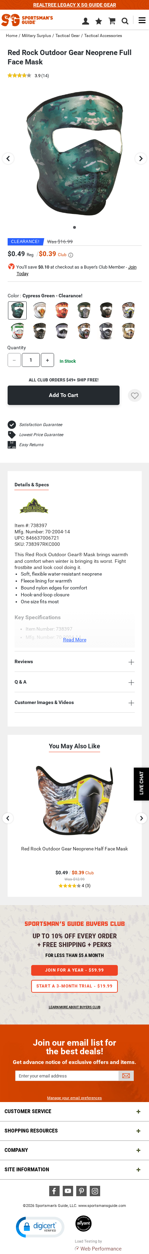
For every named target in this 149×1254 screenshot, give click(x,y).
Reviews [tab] (24, 661)
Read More (74, 639)
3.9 (38, 76)
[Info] (70, 255)
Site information (27, 1169)
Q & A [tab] (20, 682)
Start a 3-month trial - (74, 986)
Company (16, 1150)
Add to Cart (63, 395)
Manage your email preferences (74, 1098)
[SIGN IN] (85, 22)
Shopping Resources (31, 1130)
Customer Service (28, 1111)
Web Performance (101, 1249)
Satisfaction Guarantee (40, 424)
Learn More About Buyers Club (74, 1007)
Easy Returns (31, 444)
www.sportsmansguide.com (102, 1205)
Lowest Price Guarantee (41, 434)
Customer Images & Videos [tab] (44, 702)
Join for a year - (74, 970)
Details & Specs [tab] (32, 484)
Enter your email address (43, 1076)
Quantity (16, 347)
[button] (98, 22)
